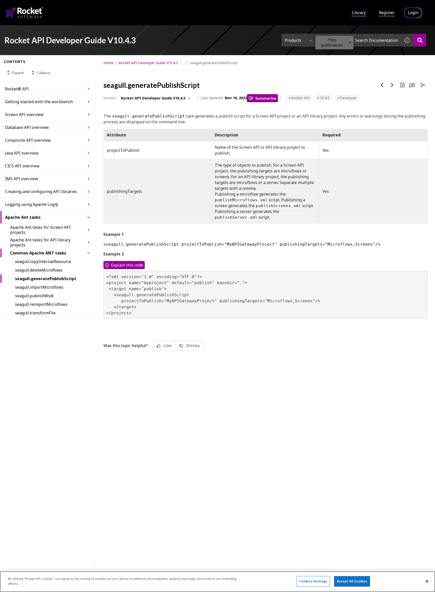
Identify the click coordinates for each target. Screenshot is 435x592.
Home (108, 63)
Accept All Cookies (352, 581)
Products (293, 40)
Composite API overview (28, 140)
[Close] (426, 581)
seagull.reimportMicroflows (41, 304)
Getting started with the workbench (39, 101)
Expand (18, 72)
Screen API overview (24, 114)
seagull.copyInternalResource (43, 261)
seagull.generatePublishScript (45, 278)
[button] (350, 43)
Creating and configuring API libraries (41, 191)
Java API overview (22, 153)
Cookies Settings (313, 581)
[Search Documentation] (419, 40)
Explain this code (127, 265)
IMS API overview (21, 178)
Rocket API (300, 97)
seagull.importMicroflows (39, 287)
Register (387, 12)
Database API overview (27, 127)
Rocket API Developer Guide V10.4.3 (148, 63)
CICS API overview (22, 166)
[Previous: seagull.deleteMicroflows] (382, 85)
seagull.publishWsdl (34, 296)
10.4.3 (325, 97)
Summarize (265, 98)
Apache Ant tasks (23, 217)
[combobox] (357, 40)
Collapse (43, 72)
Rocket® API (17, 89)
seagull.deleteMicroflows (38, 270)
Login (413, 12)
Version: (109, 97)
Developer (348, 97)
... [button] (184, 63)
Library (359, 12)
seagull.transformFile (35, 313)
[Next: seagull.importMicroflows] (392, 85)
